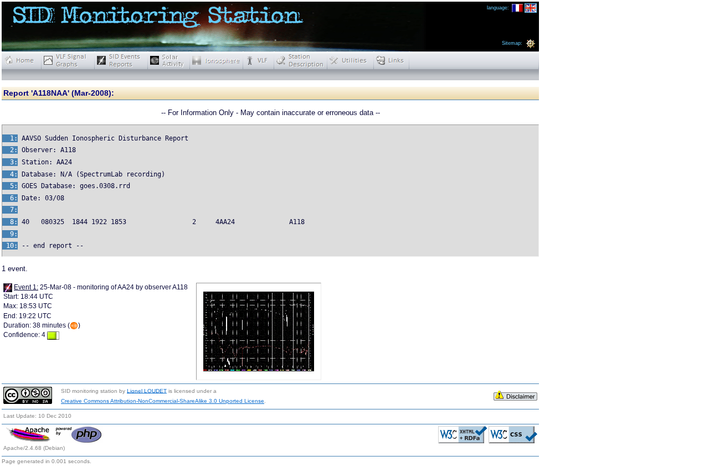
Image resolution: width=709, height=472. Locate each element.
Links (391, 60)
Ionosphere (216, 60)
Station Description (300, 60)
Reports (121, 60)
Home (22, 60)
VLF (258, 60)
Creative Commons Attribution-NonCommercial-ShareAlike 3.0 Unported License (162, 401)
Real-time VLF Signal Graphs (68, 60)
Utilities (350, 60)
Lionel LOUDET (147, 390)
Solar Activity (169, 60)
